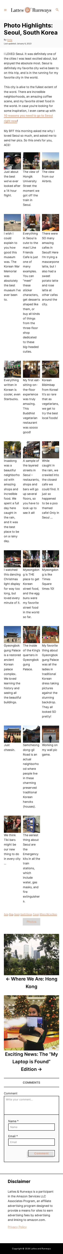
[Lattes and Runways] (31, 10)
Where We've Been (48, 914)
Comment (10, 1093)
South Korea (26, 914)
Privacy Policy (17, 1227)
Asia (6, 914)
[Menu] (5, 10)
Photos (31, 921)
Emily (9, 39)
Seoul (16, 914)
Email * (13, 1136)
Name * (13, 1121)
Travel (36, 914)
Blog (11, 914)
